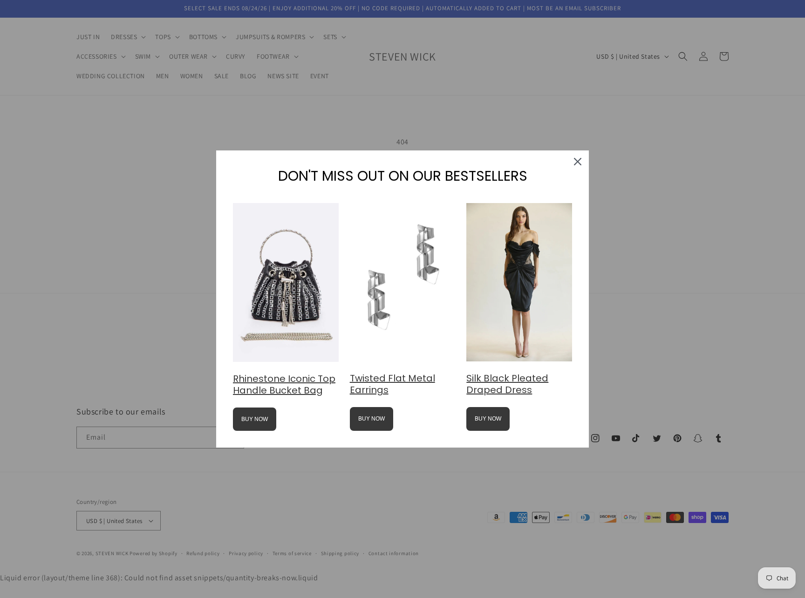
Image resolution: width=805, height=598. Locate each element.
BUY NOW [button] (254, 419)
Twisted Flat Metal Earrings (392, 384)
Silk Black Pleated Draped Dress (507, 384)
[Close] (577, 161)
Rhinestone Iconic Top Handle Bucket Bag (284, 384)
